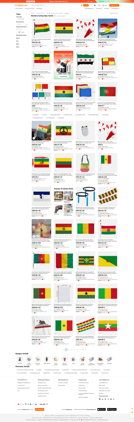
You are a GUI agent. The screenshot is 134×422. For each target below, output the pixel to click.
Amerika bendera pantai (38, 117)
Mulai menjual (102, 385)
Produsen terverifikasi (63, 382)
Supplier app (69, 409)
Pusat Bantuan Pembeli (84, 382)
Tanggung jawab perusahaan (23, 388)
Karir (18, 390)
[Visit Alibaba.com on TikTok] (114, 399)
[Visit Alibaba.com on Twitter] (105, 399)
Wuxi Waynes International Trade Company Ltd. (41, 148)
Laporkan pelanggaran (83, 397)
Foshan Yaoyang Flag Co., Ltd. (82, 45)
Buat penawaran (61, 385)
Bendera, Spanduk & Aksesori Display (55, 13)
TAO (78, 415)
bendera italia (66, 369)
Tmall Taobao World (60, 415)
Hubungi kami (82, 385)
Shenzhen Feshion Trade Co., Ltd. (61, 108)
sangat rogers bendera (55, 114)
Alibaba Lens (25, 409)
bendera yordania (57, 372)
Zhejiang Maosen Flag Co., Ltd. (38, 77)
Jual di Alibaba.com (103, 382)
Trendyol (82, 415)
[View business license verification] (79, 420)
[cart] (99, 5)
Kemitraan (101, 393)
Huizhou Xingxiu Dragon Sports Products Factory (107, 77)
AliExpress (47, 415)
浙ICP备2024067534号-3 (102, 419)
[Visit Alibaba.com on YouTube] (111, 399)
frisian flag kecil (95, 372)
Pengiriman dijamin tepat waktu (44, 388)
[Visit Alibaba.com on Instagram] (108, 399)
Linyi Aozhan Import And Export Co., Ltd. (106, 182)
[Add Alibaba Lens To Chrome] (39, 409)
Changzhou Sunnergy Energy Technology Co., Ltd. (85, 214)
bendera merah (105, 372)
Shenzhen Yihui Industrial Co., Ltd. (83, 108)
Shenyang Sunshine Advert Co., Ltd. (39, 214)
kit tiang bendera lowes (35, 372)
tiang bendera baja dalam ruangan (52, 369)
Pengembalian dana (83, 390)
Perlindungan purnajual (43, 390)
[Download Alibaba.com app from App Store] (101, 409)
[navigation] (22, 181)
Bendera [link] (67, 13)
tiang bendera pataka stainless (71, 372)
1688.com (53, 415)
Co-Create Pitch (21, 385)
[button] (81, 5)
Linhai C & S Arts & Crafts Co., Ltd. (39, 45)
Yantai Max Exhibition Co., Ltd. (38, 179)
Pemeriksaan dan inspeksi (43, 393)
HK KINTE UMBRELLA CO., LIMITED (83, 77)
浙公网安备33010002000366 (89, 419)
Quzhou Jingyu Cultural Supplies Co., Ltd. (84, 147)
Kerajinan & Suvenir (40, 13)
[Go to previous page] (63, 349)
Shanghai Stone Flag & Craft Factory (105, 147)
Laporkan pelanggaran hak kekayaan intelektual (86, 394)
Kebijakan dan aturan (42, 396)
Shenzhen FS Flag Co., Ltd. (59, 181)
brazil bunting (107, 369)
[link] (132, 409)
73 (82, 349)
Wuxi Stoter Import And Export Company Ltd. (107, 214)
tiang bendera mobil (68, 114)
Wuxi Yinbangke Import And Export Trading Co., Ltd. (63, 148)
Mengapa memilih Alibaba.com (24, 382)
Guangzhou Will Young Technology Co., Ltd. (41, 246)
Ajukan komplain (82, 388)
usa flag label (36, 114)
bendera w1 (45, 114)
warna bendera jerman (80, 114)
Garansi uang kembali (42, 385)
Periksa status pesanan (104, 388)
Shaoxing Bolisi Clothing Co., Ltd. (105, 45)
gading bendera (47, 372)
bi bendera (39, 369)
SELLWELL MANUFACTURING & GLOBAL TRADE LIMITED (107, 108)
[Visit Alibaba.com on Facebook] (100, 399)
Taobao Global (73, 415)
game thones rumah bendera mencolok (25, 369)
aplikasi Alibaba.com (91, 409)
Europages (87, 415)
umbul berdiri (61, 117)
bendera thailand (84, 372)
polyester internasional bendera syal (80, 369)
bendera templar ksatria (94, 114)
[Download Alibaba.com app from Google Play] (112, 409)
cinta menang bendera (22, 372)
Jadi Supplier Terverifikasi (104, 390)
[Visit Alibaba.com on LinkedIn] (102, 399)
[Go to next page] (85, 349)
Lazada (67, 415)
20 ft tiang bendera (51, 117)
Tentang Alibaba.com (22, 379)
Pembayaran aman (42, 382)
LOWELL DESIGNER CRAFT (82, 179)
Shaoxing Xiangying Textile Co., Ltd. (61, 46)
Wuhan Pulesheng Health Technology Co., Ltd (41, 109)
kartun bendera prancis (95, 369)
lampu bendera (106, 114)
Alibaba (32, 13)
